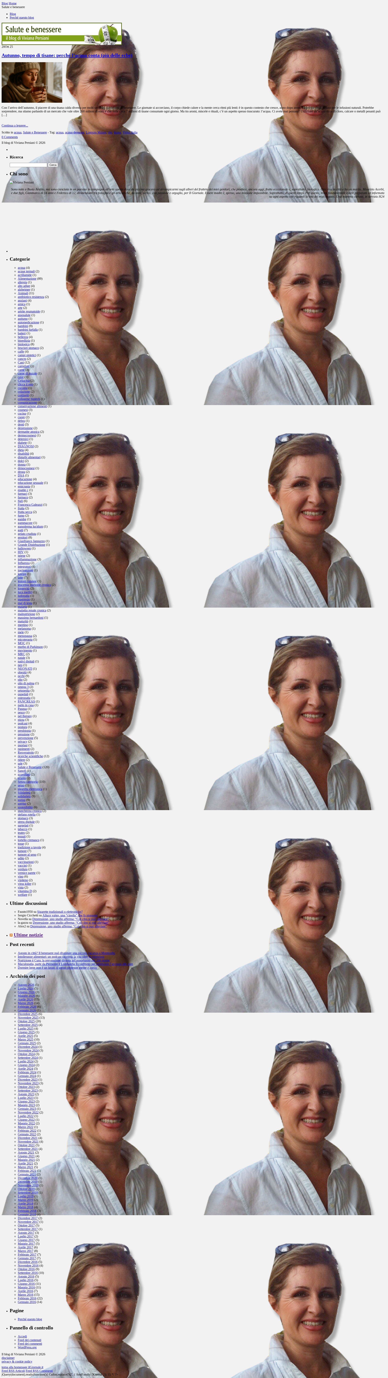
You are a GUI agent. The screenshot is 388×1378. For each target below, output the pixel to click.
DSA (21, 475)
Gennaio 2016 (27, 1302)
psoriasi (22, 745)
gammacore (25, 523)
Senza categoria (28, 781)
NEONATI (25, 668)
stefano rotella (27, 814)
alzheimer (24, 289)
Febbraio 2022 (27, 1130)
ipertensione (25, 570)
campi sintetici (27, 355)
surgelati (23, 825)
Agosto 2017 (26, 1232)
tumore (22, 851)
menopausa (25, 636)
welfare (22, 894)
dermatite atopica (28, 431)
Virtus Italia (130, 132)
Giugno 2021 (26, 1156)
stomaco (23, 818)
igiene (21, 555)
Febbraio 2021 (27, 1170)
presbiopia (24, 730)
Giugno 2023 (26, 1101)
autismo (23, 318)
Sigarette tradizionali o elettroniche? (60, 911)
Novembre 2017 (28, 1221)
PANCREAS (26, 701)
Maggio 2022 (26, 1123)
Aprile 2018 (25, 1203)
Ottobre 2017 (26, 1225)
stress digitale (26, 821)
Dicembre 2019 (28, 1181)
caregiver (24, 366)
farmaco (23, 497)
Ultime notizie (28, 935)
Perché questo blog (22, 17)
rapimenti (24, 749)
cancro (22, 358)
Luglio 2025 (26, 1028)
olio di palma (26, 683)
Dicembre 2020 (28, 1178)
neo (20, 665)
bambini (23, 326)
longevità (24, 588)
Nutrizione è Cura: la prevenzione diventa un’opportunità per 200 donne (64, 960)
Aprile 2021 (25, 1163)
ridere (21, 760)
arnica (21, 304)
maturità (23, 621)
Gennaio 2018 (27, 1214)
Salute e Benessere (35, 132)
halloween (24, 548)
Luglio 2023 (26, 1098)
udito (21, 858)
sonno (21, 800)
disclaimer (8, 1358)
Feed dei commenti (30, 1343)
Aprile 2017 (25, 1247)
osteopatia (24, 698)
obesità (22, 672)
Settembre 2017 (28, 1229)
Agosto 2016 (26, 1276)
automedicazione (28, 322)
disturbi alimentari (29, 457)
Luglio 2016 (26, 1280)
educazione (25, 479)
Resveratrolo (26, 752)
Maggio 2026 (26, 995)
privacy (22, 741)
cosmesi (23, 410)
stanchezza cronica (30, 811)
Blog (13, 14)
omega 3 (23, 687)
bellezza (23, 337)
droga (21, 472)
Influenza (24, 563)
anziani (22, 300)
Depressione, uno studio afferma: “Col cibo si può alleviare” (70, 919)
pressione (24, 734)
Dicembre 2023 (28, 1079)
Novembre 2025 (28, 1017)
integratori (24, 566)
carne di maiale (27, 373)
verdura (22, 869)
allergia (22, 282)
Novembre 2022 (28, 1112)
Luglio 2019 (26, 1196)
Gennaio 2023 (27, 1108)
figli (20, 501)
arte (20, 307)
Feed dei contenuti (29, 1340)
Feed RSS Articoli (13, 1371)
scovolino (24, 774)
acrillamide (25, 275)
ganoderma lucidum (30, 526)
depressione (25, 428)
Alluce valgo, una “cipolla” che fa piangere (69, 915)
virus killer (24, 883)
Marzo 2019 (25, 1200)
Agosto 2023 (26, 1094)
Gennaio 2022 (27, 1134)
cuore (21, 417)
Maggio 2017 (26, 1243)
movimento (25, 650)
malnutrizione (26, 614)
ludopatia (24, 595)
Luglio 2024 (26, 1061)
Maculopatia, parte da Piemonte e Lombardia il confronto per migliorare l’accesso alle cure (75, 964)
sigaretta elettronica (30, 789)
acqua (17, 132)
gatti (20, 530)
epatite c (23, 490)
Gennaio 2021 (27, 1174)
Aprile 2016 (25, 1291)
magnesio (24, 599)
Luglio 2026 (26, 988)
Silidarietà (24, 792)
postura (22, 727)
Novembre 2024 (28, 1050)
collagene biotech (29, 399)
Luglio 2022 (26, 1116)
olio (20, 679)
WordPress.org (27, 1347)
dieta (21, 450)
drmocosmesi (26, 468)
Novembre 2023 (28, 1083)
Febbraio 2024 (27, 1072)
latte (20, 577)
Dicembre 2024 (28, 1046)
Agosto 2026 (26, 985)
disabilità (23, 453)
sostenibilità (25, 807)
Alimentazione (27, 278)
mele (21, 632)
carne (21, 369)
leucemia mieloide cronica (34, 585)
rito (110, 132)
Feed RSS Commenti (39, 1371)
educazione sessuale (30, 482)
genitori (22, 537)
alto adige (24, 286)
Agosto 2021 (26, 1152)
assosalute (24, 315)
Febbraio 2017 (27, 1254)
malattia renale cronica (32, 610)
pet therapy (25, 716)
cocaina (22, 388)
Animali (23, 293)
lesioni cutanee (27, 581)
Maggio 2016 (26, 1287)
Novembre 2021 (28, 1141)
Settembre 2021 (28, 1149)
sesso (21, 785)
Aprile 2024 (25, 1068)
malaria (22, 606)
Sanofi (22, 770)
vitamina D (25, 891)
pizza (21, 719)
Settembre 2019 (28, 1192)
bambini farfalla (28, 329)
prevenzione (25, 738)
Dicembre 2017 (28, 1218)
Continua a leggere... (15, 125)
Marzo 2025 (25, 1039)
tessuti (22, 836)
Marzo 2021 (25, 1167)
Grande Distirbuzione (31, 544)
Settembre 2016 (28, 1273)
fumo (21, 515)
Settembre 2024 (28, 1057)
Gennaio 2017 (27, 1258)
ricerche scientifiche (30, 756)
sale (20, 763)
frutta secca (25, 512)
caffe (21, 351)
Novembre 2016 (28, 1265)
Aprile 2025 (25, 1036)
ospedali (23, 694)
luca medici (25, 592)
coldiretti (23, 395)
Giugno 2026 (26, 992)
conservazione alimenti (32, 406)
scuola (22, 778)
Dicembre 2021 (28, 1138)
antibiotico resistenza (31, 297)
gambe (22, 519)
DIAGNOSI (26, 446)
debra (21, 420)
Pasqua (22, 708)
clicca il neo (25, 384)
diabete (22, 442)
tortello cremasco (28, 840)
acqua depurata (74, 132)
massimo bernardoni (30, 617)
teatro (21, 832)
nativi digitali (26, 661)
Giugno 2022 (26, 1119)
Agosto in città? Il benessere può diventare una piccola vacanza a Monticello (66, 953)
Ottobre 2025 (26, 1021)
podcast (22, 723)
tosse (21, 843)
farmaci (22, 493)
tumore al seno (27, 854)
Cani (21, 362)
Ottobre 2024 (26, 1054)
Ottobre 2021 (26, 1145)
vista (21, 887)
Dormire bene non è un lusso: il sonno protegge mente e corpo (57, 967)
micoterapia (25, 639)
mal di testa (25, 603)
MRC (21, 654)
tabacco (22, 829)
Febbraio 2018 (27, 1211)
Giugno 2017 (26, 1240)
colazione (24, 391)
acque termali (26, 271)
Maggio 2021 (26, 1159)
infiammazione (27, 559)
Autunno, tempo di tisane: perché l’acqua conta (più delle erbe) (67, 55)
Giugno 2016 (26, 1283)
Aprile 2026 (25, 999)
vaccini (22, 865)
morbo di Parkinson (30, 646)
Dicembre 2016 (28, 1262)
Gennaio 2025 (27, 1043)
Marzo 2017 (25, 1251)
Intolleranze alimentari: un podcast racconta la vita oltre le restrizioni (61, 956)
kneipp (22, 574)
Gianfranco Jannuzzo (31, 541)
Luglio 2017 (26, 1236)
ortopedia (24, 690)
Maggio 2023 (26, 1105)
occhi (21, 676)
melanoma (24, 628)
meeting (23, 625)
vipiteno (23, 880)
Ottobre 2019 (26, 1189)
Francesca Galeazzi (30, 504)
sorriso (22, 803)
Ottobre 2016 (26, 1269)
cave (21, 377)
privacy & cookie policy (17, 1361)
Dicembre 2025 (28, 1014)
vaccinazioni (26, 862)
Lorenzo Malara (96, 132)
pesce (21, 712)
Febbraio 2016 (27, 1298)
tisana (117, 132)
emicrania (24, 486)
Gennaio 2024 (27, 1076)
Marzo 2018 (25, 1207)
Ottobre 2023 (26, 1087)
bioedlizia (24, 340)
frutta (21, 508)
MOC (21, 643)
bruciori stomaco (28, 348)
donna (22, 464)
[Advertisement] (40, 227)
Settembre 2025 (28, 1025)
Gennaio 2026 (27, 1010)
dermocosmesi (27, 435)
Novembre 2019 (28, 1185)
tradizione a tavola (29, 847)
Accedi (22, 1336)
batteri (22, 333)
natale (21, 657)
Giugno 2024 (26, 1065)
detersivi (23, 439)
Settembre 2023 (28, 1090)
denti (21, 424)
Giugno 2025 (26, 1032)
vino (20, 876)
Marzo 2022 (25, 1127)
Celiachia (24, 380)
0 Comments (10, 137)
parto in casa (26, 705)
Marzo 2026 (25, 1003)
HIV (21, 552)
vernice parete (27, 873)
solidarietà (24, 796)
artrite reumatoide (29, 311)
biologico (24, 344)
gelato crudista (27, 533)
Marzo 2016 (25, 1294)
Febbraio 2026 (27, 1006)
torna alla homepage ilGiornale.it (22, 1367)
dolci (21, 461)
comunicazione (27, 402)
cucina (22, 413)
